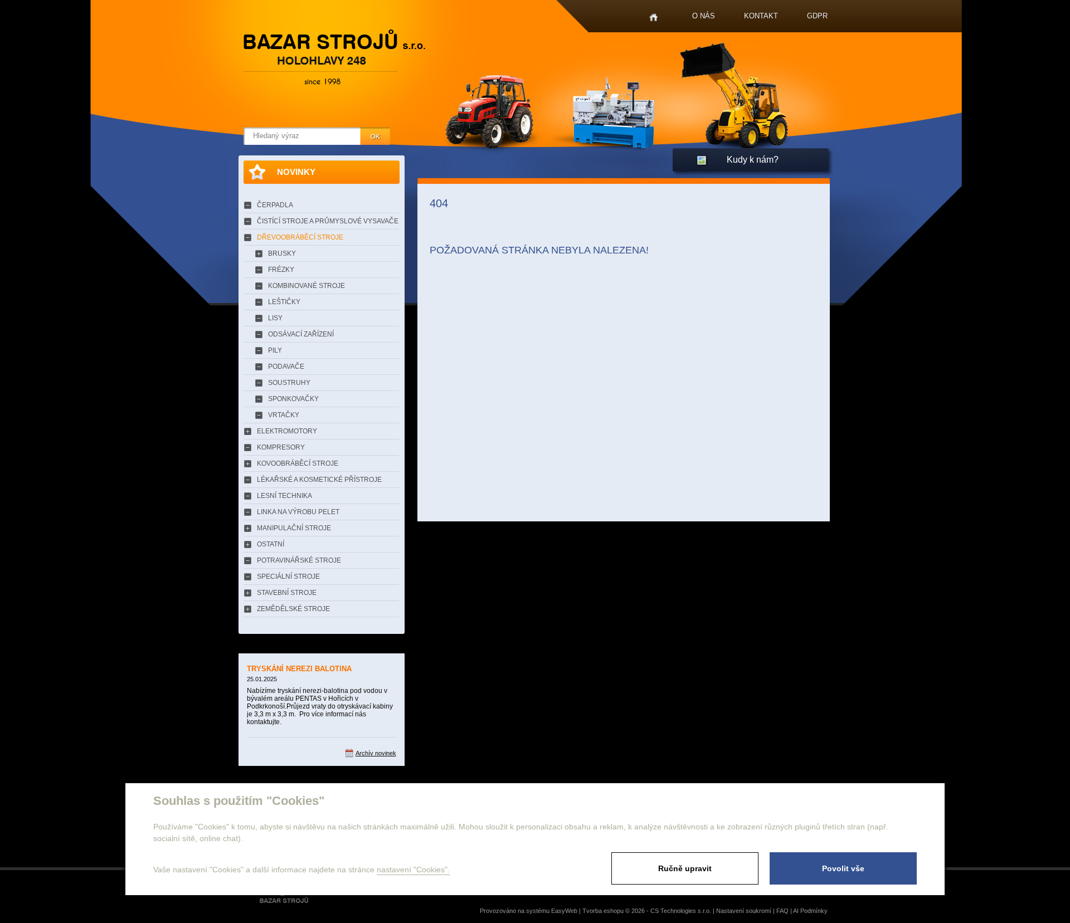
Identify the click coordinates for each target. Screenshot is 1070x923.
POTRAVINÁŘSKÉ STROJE (299, 560)
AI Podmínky (810, 910)
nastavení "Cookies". (413, 869)
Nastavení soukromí (743, 910)
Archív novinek (376, 753)
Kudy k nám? (753, 159)
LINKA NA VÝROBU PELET (298, 512)
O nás (703, 16)
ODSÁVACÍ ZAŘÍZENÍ (301, 334)
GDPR (817, 16)
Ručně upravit (685, 868)
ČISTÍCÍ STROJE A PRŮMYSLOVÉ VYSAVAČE (327, 221)
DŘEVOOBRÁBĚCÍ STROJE (300, 237)
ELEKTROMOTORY (287, 431)
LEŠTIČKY (284, 302)
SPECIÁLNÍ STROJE (288, 576)
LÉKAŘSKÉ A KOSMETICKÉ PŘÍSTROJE (319, 480)
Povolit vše (843, 868)
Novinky (296, 172)
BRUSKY (282, 253)
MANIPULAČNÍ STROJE (294, 528)
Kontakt (761, 16)
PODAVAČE (286, 366)
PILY (275, 350)
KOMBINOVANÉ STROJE (306, 286)
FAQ (782, 910)
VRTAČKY (283, 415)
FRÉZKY (281, 270)
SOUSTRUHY (289, 383)
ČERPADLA (275, 205)
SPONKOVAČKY (293, 399)
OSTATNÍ (270, 544)
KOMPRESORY (281, 447)
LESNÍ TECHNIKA (284, 496)
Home (653, 17)
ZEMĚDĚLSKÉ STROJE (293, 609)
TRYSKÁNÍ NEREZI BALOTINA (299, 669)
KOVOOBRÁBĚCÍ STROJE (297, 463)
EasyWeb (564, 910)
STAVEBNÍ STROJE (287, 593)
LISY (275, 318)
